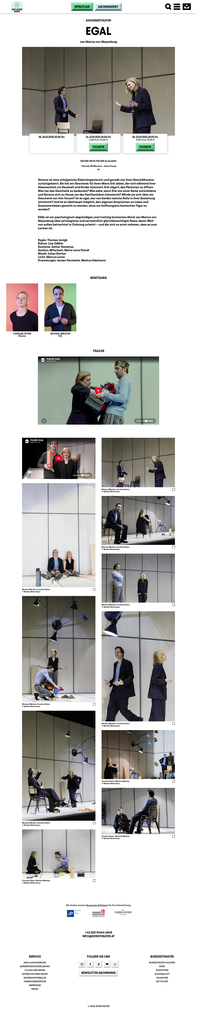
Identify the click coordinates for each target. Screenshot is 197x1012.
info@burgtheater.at (98, 936)
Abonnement (108, 6)
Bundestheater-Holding (162, 962)
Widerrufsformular (35, 978)
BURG (162, 966)
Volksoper (162, 978)
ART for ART (162, 981)
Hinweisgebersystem (35, 981)
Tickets (98, 147)
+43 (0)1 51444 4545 (98, 932)
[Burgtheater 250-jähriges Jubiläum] (17, 6)
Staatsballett (162, 974)
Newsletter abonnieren (98, 972)
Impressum (35, 985)
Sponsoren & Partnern (97, 905)
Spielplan (82, 6)
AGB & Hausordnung (35, 962)
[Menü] (177, 6)
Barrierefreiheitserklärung (35, 966)
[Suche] (168, 6)
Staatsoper (162, 970)
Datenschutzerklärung (35, 974)
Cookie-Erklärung (35, 970)
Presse (34, 989)
